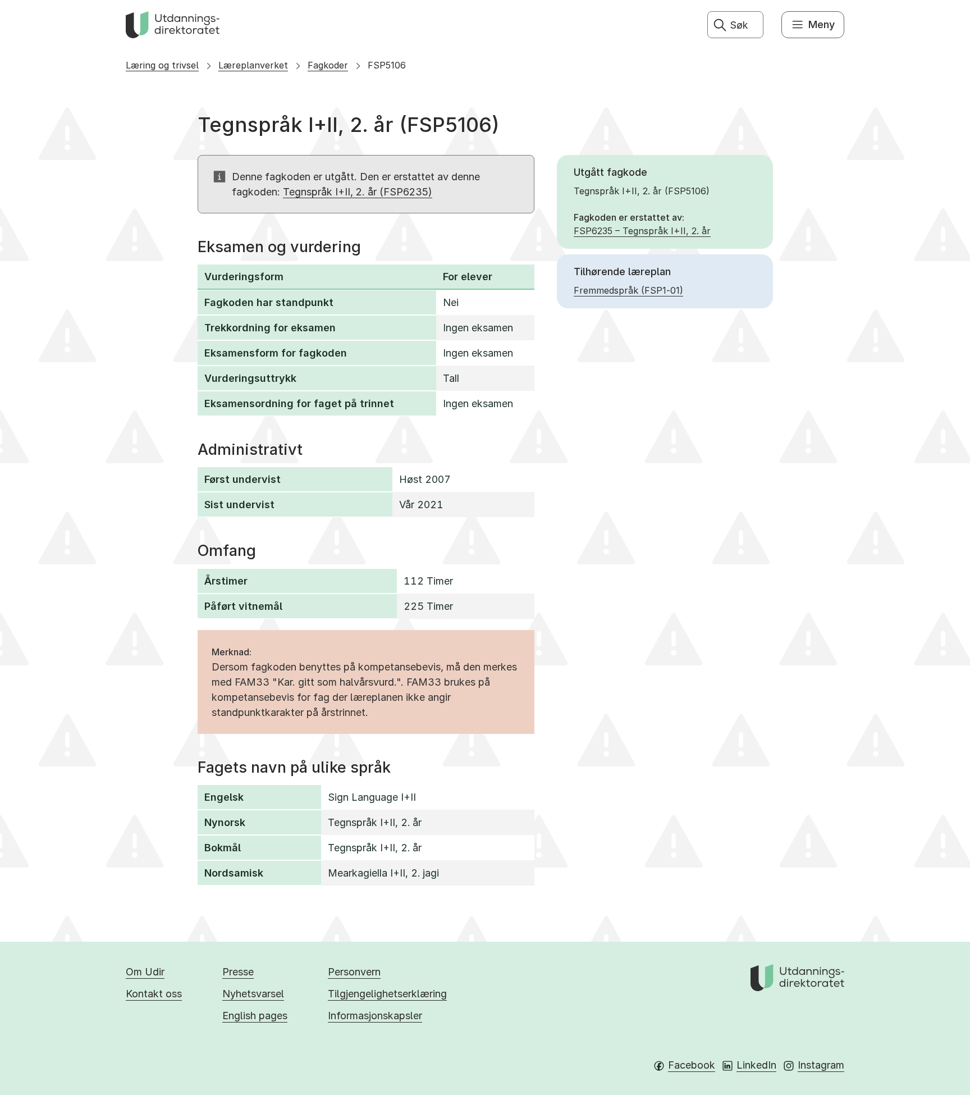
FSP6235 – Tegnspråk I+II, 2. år (642, 230)
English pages (254, 1015)
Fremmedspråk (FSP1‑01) (628, 290)
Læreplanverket (253, 65)
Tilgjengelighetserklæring (387, 994)
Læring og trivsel (162, 65)
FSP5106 (387, 65)
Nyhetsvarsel (253, 994)
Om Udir (145, 972)
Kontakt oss (154, 994)
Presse (238, 972)
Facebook (691, 1065)
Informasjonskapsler (375, 1015)
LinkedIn (756, 1065)
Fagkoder (328, 65)
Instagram (821, 1065)
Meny (821, 24)
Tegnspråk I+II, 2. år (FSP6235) (357, 192)
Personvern (354, 972)
